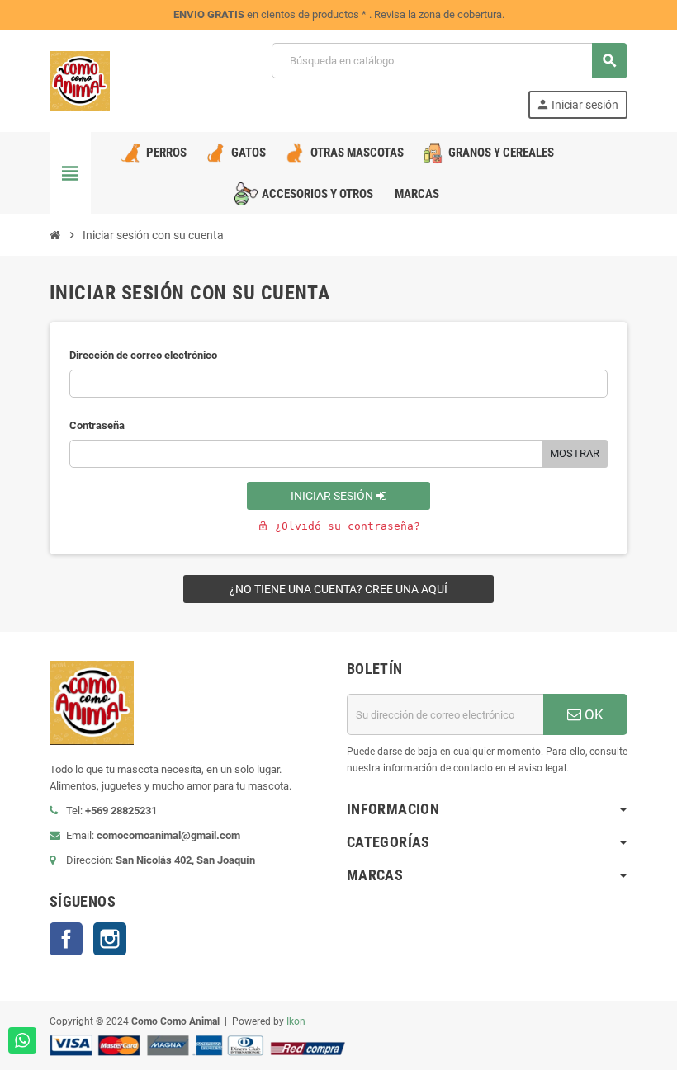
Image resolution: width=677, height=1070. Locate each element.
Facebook (66, 938)
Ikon (295, 1021)
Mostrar (574, 453)
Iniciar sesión (333, 495)
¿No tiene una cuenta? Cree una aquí (338, 589)
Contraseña (97, 425)
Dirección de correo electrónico (143, 355)
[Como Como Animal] (80, 79)
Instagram (109, 938)
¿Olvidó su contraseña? (339, 526)
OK (592, 714)
